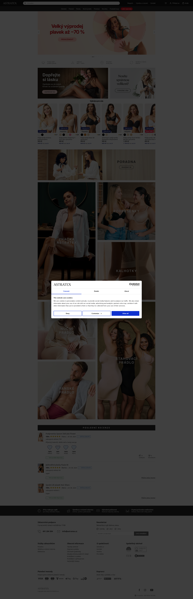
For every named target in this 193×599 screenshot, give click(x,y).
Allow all (125, 313)
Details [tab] (96, 291)
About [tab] (126, 291)
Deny (67, 313)
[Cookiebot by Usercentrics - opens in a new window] (131, 284)
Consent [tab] (66, 291)
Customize (95, 313)
